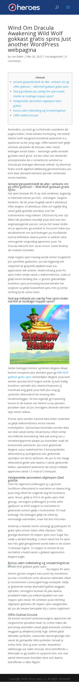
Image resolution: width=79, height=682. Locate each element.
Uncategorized (53, 56)
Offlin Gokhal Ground (25, 115)
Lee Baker (17, 56)
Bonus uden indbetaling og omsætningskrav (39, 110)
